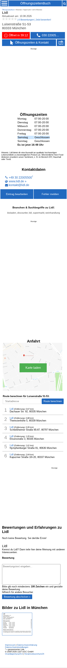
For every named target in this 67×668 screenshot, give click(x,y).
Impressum (10, 645)
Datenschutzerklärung (27, 645)
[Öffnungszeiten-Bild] (17, 634)
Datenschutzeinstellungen (16, 647)
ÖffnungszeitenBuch (35, 3)
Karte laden (33, 367)
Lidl (11, 409)
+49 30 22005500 (20, 177)
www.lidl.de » (17, 181)
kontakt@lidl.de (19, 185)
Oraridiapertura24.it (14, 654)
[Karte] (61, 42)
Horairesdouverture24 (34, 654)
